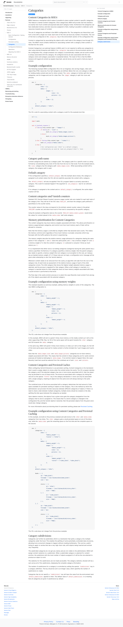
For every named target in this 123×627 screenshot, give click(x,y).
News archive (115, 599)
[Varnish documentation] (7, 2)
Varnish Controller (8, 594)
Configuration (12, 39)
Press (68, 621)
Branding (76, 621)
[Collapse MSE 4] (6, 32)
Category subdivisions (104, 41)
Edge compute (11, 25)
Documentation (18, 2)
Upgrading (8, 17)
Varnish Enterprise (8, 5)
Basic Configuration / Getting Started (17, 35)
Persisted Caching (86, 406)
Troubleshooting (9, 93)
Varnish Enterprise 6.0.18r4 (112, 588)
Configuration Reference (15, 47)
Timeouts (9, 77)
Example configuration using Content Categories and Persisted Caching (108, 38)
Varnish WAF (7, 603)
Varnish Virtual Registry (10, 590)
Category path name (103, 16)
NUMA (8, 59)
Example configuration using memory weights (108, 30)
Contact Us (60, 621)
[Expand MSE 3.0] (6, 54)
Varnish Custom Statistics (10, 601)
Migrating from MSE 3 (14, 52)
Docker (6, 615)
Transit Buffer (10, 79)
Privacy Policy (48, 621)
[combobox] (70, 2)
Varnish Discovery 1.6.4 (113, 597)
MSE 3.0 (9, 54)
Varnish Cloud (7, 606)
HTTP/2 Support (11, 69)
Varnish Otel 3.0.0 (114, 590)
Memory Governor (12, 57)
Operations (12, 49)
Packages (6, 612)
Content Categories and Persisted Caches (107, 34)
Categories (12, 44)
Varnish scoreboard (12, 82)
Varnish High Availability (10, 597)
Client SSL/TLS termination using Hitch (14, 85)
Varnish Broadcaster (9, 599)
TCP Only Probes (11, 74)
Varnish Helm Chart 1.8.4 (112, 592)
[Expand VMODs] (4, 89)
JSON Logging (11, 72)
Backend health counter (13, 67)
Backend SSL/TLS (12, 27)
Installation (8, 15)
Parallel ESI (10, 64)
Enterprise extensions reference (14, 96)
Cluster (9, 30)
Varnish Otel (7, 610)
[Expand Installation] (4, 15)
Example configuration (104, 13)
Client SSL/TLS (11, 22)
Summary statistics (12, 62)
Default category (102, 18)
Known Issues (9, 101)
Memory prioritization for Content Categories (107, 26)
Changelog (8, 98)
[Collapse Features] (4, 20)
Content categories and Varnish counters (106, 21)
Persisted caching (13, 42)
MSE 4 (23, 5)
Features (17, 5)
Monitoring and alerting (11, 91)
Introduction (8, 12)
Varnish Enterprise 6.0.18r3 (112, 594)
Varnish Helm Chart (9, 608)
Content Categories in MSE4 (105, 11)
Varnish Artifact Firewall (10, 592)
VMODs (7, 88)
